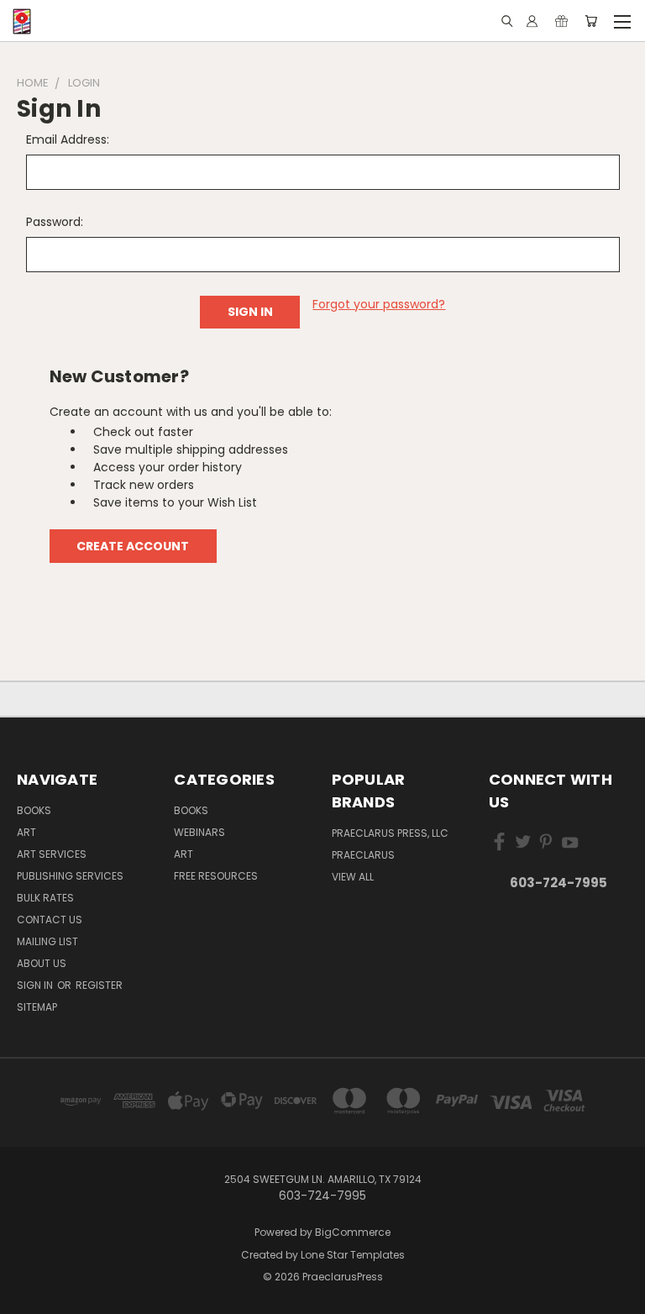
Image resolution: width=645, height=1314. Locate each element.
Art (26, 832)
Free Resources (216, 876)
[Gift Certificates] (561, 21)
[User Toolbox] (532, 21)
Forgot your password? (378, 304)
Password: (54, 221)
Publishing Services (70, 876)
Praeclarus (363, 855)
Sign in (36, 985)
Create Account (132, 546)
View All (353, 877)
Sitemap (37, 1007)
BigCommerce (353, 1232)
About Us (41, 963)
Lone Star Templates (353, 1255)
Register (99, 985)
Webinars (199, 832)
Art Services (52, 854)
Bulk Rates (45, 898)
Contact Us (49, 919)
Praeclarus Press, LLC (390, 833)
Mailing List (47, 941)
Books (34, 810)
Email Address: (67, 139)
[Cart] (591, 21)
